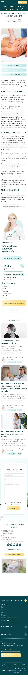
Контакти (4, 615)
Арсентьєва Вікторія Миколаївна (10, 248)
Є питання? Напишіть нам (11, 650)
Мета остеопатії (14, 74)
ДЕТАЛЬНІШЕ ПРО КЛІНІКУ (14, 554)
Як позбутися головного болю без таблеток (11, 342)
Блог (2, 612)
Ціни (2, 607)
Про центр (4, 604)
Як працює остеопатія (14, 70)
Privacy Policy (15, 671)
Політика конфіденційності (9, 618)
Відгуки (3, 610)
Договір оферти (6, 620)
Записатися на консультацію (14, 303)
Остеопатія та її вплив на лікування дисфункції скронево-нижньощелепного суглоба (14, 387)
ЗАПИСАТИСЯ (22, 2)
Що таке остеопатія (14, 65)
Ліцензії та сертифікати (15, 549)
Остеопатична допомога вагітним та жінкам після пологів (12, 434)
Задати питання (14, 310)
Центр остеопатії (14, 7)
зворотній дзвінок (8, 533)
